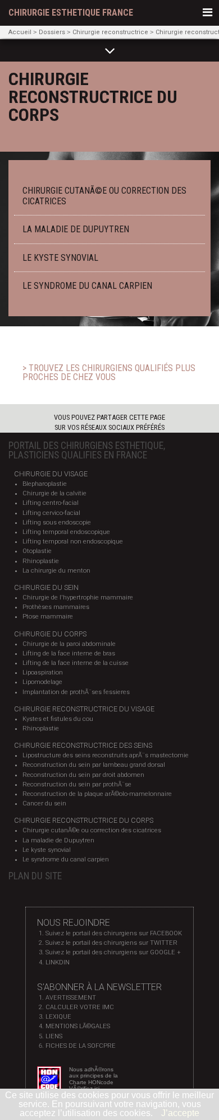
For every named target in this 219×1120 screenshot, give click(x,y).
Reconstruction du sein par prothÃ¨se (76, 784)
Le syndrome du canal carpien (65, 859)
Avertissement (70, 997)
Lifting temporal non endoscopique (72, 541)
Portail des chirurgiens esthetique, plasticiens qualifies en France (86, 450)
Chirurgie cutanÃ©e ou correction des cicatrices (91, 830)
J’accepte (180, 1113)
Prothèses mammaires (55, 607)
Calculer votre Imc (79, 1007)
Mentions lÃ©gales (77, 1026)
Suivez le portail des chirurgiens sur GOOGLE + (113, 952)
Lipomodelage (42, 682)
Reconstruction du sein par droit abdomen (83, 775)
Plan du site (35, 876)
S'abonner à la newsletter (99, 987)
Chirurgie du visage (51, 474)
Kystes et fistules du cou (57, 719)
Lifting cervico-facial (51, 513)
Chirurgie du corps (50, 634)
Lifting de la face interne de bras (68, 653)
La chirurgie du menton (56, 570)
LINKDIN (57, 962)
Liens (53, 1036)
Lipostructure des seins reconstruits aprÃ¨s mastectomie (105, 755)
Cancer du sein (44, 803)
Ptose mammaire (47, 616)
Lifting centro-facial (50, 503)
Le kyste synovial (46, 850)
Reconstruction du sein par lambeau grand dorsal (93, 764)
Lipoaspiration (42, 672)
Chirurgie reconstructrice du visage (84, 709)
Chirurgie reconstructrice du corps (83, 820)
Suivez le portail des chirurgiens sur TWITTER (111, 942)
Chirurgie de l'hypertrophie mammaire (77, 597)
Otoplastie (37, 551)
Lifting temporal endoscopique (66, 532)
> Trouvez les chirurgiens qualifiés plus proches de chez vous (108, 372)
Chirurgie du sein (46, 587)
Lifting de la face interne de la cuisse (75, 663)
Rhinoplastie (40, 561)
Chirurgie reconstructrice (110, 32)
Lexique (58, 1016)
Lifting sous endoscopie (56, 522)
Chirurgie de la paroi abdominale (69, 644)
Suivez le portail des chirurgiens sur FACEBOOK (113, 933)
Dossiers (52, 32)
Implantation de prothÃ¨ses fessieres (76, 692)
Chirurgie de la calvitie (54, 493)
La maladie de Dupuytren (58, 840)
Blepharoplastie (44, 484)
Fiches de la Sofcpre (80, 1045)
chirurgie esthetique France (70, 12)
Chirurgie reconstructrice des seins (83, 745)
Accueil (19, 32)
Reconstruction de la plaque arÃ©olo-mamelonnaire (97, 794)
